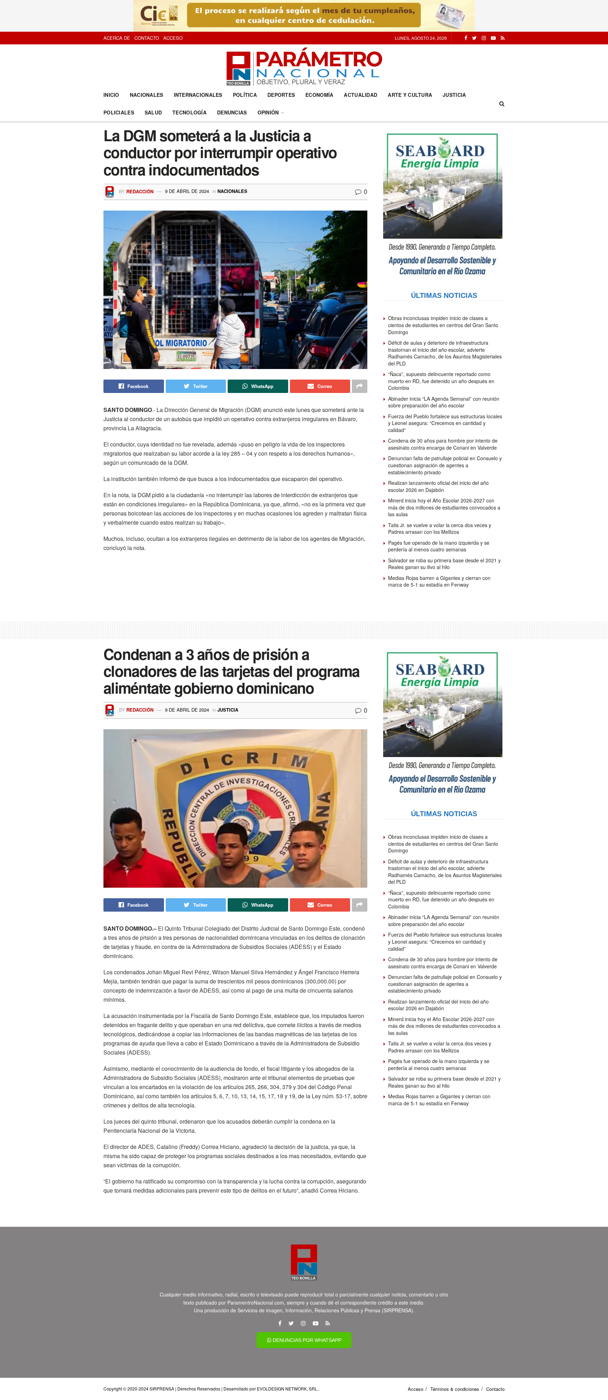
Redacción (139, 191)
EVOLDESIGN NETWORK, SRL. (287, 1389)
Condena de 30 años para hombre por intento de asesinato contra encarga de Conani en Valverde (443, 444)
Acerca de (116, 38)
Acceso (173, 38)
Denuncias (232, 112)
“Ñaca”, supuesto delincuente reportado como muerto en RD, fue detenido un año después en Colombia (441, 380)
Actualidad (360, 94)
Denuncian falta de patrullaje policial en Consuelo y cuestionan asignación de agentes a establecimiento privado (445, 465)
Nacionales (146, 94)
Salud (153, 112)
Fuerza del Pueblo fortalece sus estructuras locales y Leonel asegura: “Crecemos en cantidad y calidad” (445, 423)
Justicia (454, 94)
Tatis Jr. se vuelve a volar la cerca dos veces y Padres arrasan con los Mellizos (439, 528)
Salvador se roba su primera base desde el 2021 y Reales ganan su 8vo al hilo (444, 564)
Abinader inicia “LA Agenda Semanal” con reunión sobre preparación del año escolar (443, 402)
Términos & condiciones (454, 1389)
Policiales (118, 112)
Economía (319, 94)
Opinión (268, 112)
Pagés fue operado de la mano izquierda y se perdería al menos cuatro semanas (438, 546)
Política (245, 94)
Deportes (281, 94)
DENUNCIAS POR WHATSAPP (306, 1340)
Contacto (146, 38)
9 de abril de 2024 (187, 191)
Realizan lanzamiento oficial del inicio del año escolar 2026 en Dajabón (438, 486)
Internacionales (198, 94)
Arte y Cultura (410, 94)
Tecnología (189, 112)
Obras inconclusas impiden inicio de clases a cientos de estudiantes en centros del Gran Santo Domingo (443, 324)
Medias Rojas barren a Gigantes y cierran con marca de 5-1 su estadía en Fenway (439, 581)
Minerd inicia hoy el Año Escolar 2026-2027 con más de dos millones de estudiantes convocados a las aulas (444, 507)
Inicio (111, 94)
